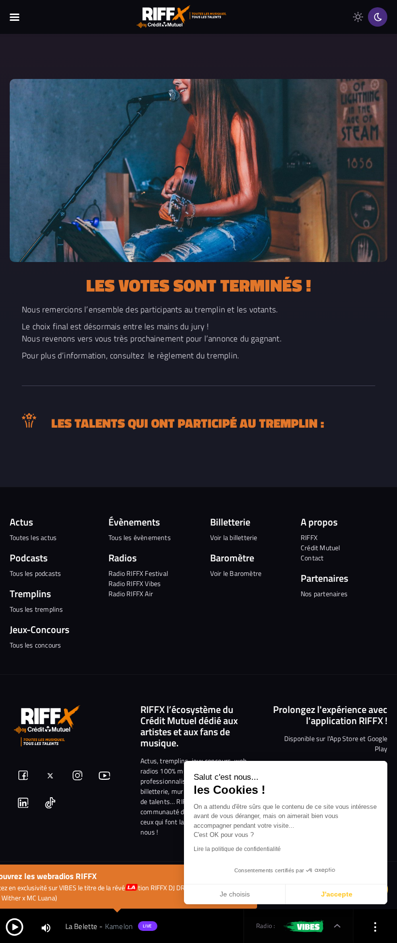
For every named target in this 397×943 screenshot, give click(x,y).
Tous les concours (35, 645)
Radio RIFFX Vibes (134, 583)
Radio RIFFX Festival (138, 573)
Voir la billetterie (234, 537)
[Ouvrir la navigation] (14, 17)
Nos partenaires (324, 593)
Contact (312, 558)
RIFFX (309, 537)
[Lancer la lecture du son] (14, 926)
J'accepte (336, 894)
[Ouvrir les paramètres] (375, 926)
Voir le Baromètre (235, 573)
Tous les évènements (139, 537)
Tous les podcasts (35, 573)
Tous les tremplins (36, 609)
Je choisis (235, 894)
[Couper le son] (46, 927)
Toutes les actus (33, 537)
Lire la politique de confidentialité (237, 849)
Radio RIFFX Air (130, 593)
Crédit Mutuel (320, 547)
